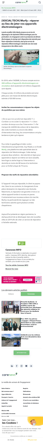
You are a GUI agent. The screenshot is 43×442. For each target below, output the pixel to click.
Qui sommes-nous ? (8, 391)
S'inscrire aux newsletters (31, 400)
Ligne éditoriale (6, 394)
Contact (25, 406)
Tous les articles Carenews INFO (17, 265)
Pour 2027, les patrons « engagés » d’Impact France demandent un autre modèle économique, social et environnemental (31, 322)
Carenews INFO (9, 8)
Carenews (31, 294)
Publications (27, 391)
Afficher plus (21, 352)
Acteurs (11, 294)
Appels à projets (7, 406)
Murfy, (4, 150)
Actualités (5, 403)
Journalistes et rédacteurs (31, 403)
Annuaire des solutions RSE (31, 397)
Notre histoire (6, 388)
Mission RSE (5, 410)
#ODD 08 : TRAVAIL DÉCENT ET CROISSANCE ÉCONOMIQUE (19, 16)
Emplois (25, 388)
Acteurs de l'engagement (9, 400)
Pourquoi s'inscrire (7, 397)
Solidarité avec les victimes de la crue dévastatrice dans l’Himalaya (31, 336)
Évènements (26, 394)
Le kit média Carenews (8, 413)
